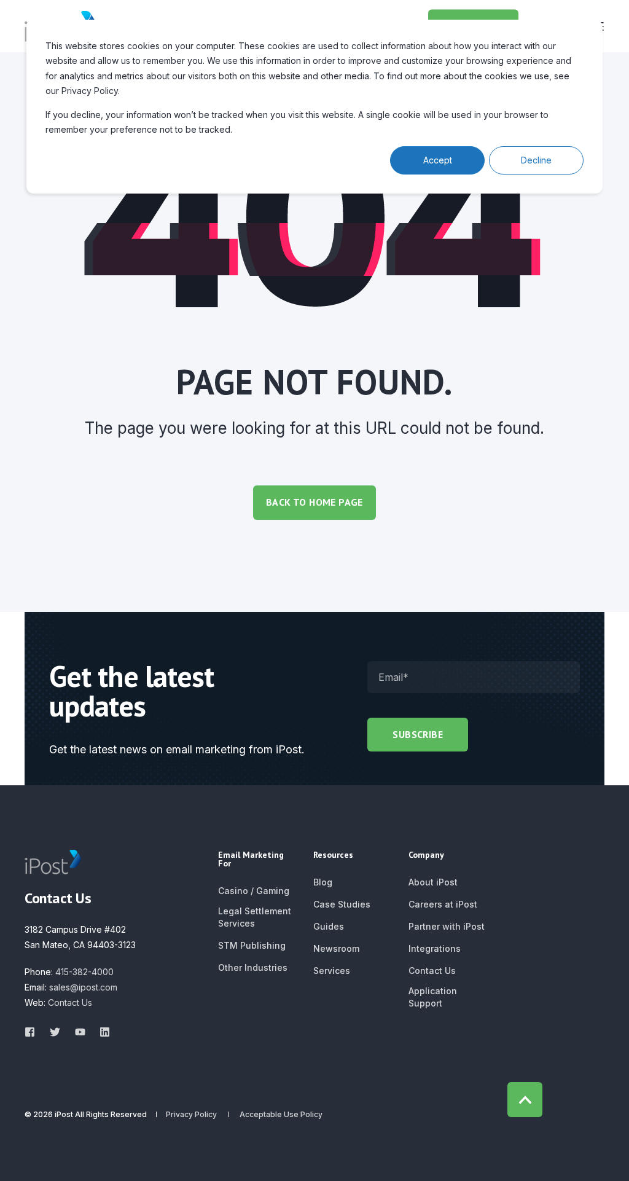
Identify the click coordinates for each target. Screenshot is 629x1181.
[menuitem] (253, 891)
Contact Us (70, 1002)
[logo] (53, 862)
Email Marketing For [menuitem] (251, 859)
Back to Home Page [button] (314, 502)
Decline (536, 160)
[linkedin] (101, 1032)
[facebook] (33, 1032)
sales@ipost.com (83, 987)
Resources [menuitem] (333, 855)
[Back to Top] (524, 1099)
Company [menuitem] (426, 855)
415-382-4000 (84, 972)
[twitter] (55, 1032)
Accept (437, 160)
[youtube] (80, 1032)
